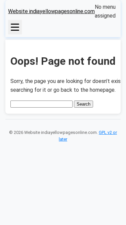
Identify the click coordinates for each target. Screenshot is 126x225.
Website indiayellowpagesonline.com (51, 11)
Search (83, 104)
